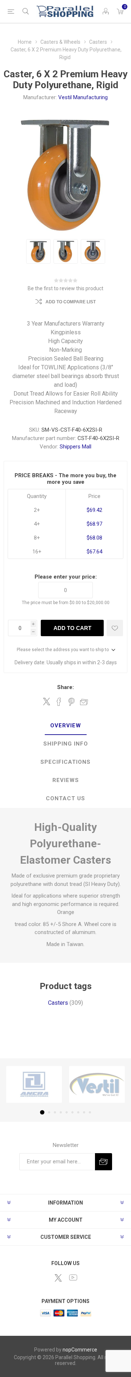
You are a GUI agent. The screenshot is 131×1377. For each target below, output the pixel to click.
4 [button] (61, 1112)
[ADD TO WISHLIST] (115, 628)
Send (103, 1161)
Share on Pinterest (71, 702)
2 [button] (49, 1112)
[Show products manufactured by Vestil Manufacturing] (97, 1084)
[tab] (65, 726)
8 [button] (84, 1112)
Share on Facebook (59, 702)
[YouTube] (73, 1277)
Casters (58, 1002)
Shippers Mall (75, 446)
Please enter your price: (66, 576)
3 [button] (55, 1112)
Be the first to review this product (65, 288)
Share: (65, 687)
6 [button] (72, 1112)
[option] (38, 251)
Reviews (65, 780)
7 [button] (78, 1112)
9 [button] (90, 1112)
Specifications (65, 762)
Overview (65, 725)
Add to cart (72, 628)
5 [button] (67, 1112)
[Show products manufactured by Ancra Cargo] (34, 1084)
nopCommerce (80, 1350)
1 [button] (42, 1112)
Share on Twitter (46, 701)
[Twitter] (58, 1278)
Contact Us (65, 798)
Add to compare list (70, 301)
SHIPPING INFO (65, 743)
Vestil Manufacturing (83, 97)
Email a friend (84, 702)
